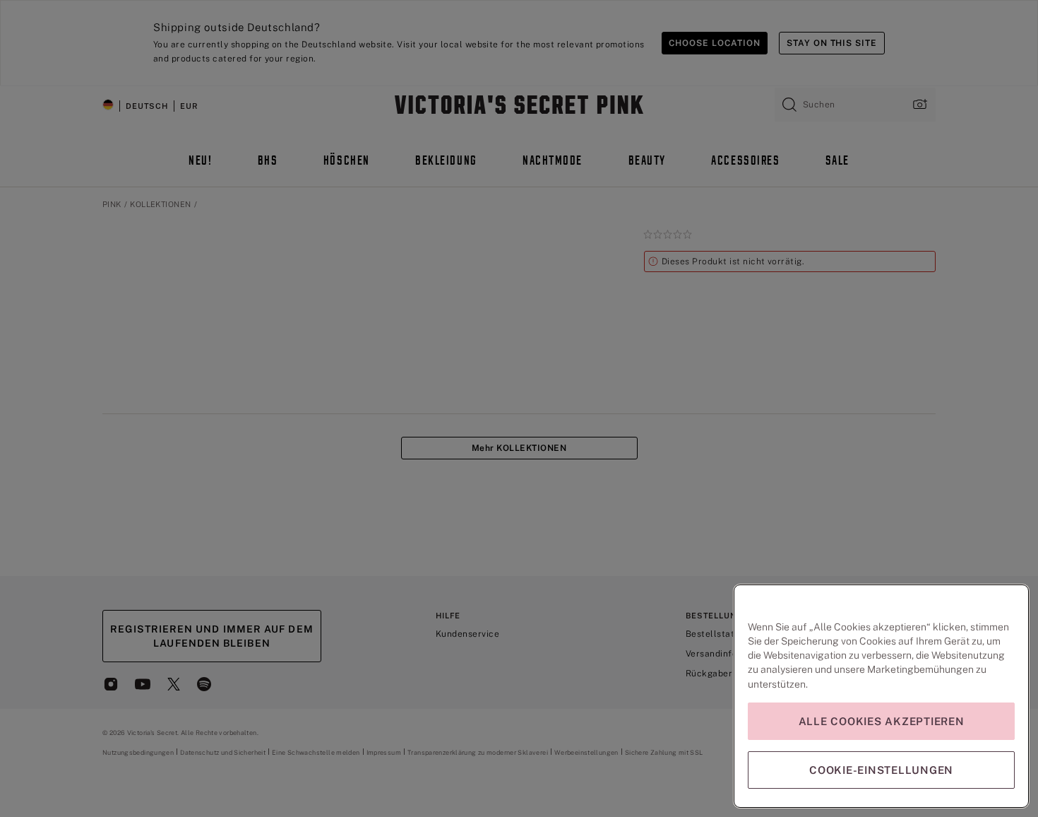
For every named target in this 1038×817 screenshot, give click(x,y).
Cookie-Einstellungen (881, 770)
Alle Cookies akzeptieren (882, 721)
